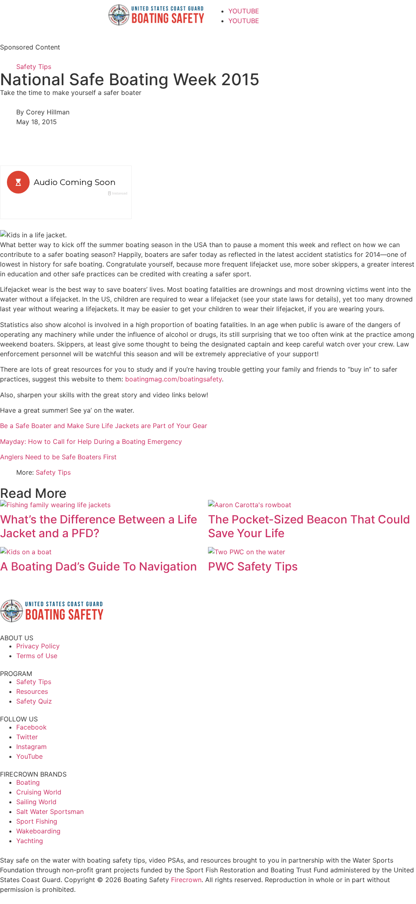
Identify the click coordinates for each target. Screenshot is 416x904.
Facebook (31, 727)
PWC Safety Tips (253, 566)
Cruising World (38, 792)
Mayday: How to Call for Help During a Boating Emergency (91, 441)
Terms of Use (36, 656)
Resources (32, 691)
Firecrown (186, 880)
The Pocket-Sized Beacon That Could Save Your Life (309, 526)
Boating (28, 782)
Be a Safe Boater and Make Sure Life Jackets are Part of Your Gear (103, 426)
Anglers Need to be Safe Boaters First (58, 457)
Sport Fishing (36, 821)
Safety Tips (33, 66)
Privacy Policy (38, 646)
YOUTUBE (243, 11)
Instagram (31, 747)
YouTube (29, 756)
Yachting (29, 841)
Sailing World (36, 802)
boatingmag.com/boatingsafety (173, 379)
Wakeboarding (38, 831)
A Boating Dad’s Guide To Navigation (98, 566)
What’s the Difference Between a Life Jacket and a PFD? (98, 526)
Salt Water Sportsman (50, 811)
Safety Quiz (34, 701)
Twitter (27, 737)
